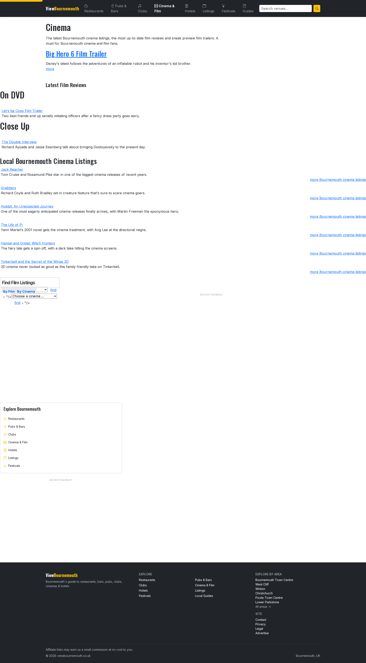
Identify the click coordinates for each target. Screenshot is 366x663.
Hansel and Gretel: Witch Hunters (28, 243)
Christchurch (264, 593)
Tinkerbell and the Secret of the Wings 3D (35, 261)
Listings (208, 11)
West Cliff (262, 584)
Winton (260, 589)
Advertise (262, 633)
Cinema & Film (164, 8)
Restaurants (94, 11)
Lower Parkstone (267, 602)
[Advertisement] (212, 347)
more (50, 69)
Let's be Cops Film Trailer (22, 111)
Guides (248, 11)
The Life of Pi (11, 225)
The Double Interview (19, 142)
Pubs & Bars (118, 8)
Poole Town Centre (269, 597)
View (62, 8)
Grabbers (8, 188)
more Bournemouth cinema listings (338, 180)
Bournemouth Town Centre (274, 580)
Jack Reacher (12, 169)
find (53, 290)
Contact (260, 619)
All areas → (263, 606)
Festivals (228, 11)
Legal (259, 628)
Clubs (142, 11)
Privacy (260, 624)
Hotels (190, 11)
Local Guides (204, 596)
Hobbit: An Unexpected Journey (27, 206)
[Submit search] (316, 8)
